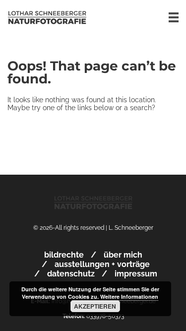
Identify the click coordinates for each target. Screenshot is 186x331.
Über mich (123, 255)
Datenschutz (71, 273)
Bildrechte (64, 255)
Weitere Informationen (129, 296)
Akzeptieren (95, 306)
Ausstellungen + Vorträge (102, 264)
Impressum (136, 273)
